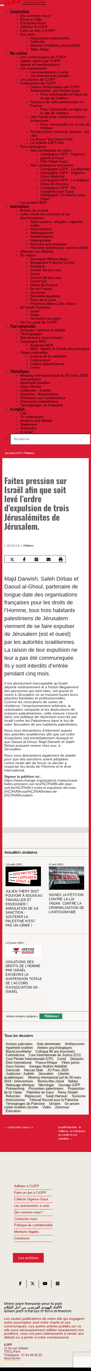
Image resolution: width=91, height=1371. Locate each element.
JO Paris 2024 (57, 1070)
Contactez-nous (25, 1219)
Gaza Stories (15, 1066)
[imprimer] (60, 559)
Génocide (13, 1070)
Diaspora (76, 1059)
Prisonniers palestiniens (46, 1089)
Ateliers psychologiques (54, 1048)
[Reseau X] (32, 1285)
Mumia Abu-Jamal (51, 1081)
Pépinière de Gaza (40, 1092)
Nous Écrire (12, 1358)
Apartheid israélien (19, 1048)
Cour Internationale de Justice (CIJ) (55, 1055)
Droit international (18, 1062)
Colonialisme (15, 1055)
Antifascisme (74, 1044)
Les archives (28, 1258)
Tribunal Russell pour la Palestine (53, 1100)
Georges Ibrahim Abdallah (48, 1066)
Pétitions (29, 453)
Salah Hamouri (56, 1096)
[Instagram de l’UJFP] (57, 1285)
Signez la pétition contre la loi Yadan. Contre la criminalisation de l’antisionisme (66, 903)
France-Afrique (46, 1062)
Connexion (22, 1238)
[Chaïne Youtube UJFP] (45, 1285)
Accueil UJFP (13, 453)
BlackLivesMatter (18, 1051)
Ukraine (54, 1104)
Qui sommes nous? (28, 1212)
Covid (61, 1059)
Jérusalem (45, 1074)
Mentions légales (26, 1232)
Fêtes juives (71, 1062)
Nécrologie (46, 1085)
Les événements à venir (31, 1206)
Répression (33, 1096)
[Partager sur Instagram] (36, 559)
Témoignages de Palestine (25, 1104)
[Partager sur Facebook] (24, 559)
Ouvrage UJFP (69, 1085)
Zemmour (62, 1107)
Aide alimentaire (48, 1044)
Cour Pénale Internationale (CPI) (29, 1059)
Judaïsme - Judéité (20, 1074)
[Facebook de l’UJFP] (20, 1285)
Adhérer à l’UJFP (26, 1186)
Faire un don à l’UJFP (30, 1193)
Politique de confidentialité (33, 1225)
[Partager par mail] (48, 559)
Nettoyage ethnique (20, 1085)
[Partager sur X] (12, 559)
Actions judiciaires (19, 1044)
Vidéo (46, 1107)
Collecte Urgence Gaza (31, 1199)
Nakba (73, 1081)
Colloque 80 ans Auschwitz (55, 1051)
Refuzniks (13, 1096)
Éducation (13, 1111)
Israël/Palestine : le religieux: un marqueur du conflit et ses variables (71, 1133)
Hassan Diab (33, 1070)
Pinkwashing (15, 1089)
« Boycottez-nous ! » (18, 1127)
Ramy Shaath (68, 1092)
